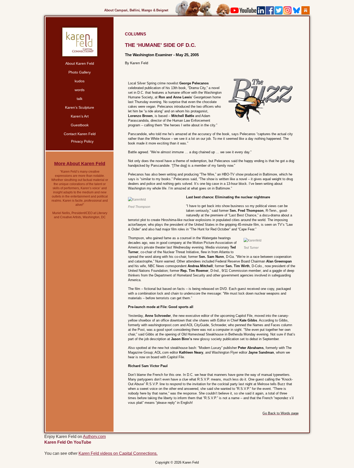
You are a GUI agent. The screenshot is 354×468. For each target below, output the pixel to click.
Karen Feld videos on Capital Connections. (118, 453)
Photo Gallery (79, 72)
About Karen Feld (79, 63)
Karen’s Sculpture (79, 107)
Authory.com (94, 436)
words (79, 90)
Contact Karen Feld (80, 134)
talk (79, 99)
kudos (79, 81)
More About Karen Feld (79, 163)
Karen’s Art (80, 116)
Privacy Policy (82, 141)
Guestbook (80, 125)
